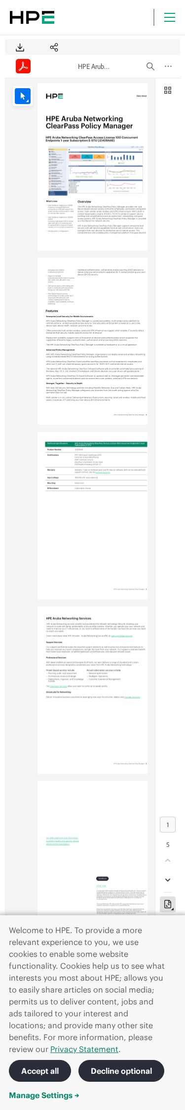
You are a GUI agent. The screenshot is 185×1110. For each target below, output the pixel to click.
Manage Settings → (44, 1095)
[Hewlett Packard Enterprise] (32, 17)
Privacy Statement (84, 1049)
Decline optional (121, 1071)
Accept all (40, 1071)
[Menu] (169, 17)
